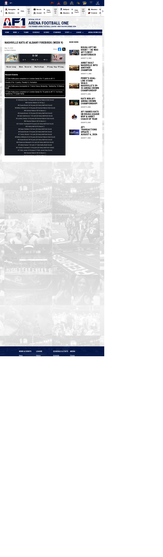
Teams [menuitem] (26, 32)
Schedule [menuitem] (36, 32)
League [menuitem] (80, 32)
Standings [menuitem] (57, 32)
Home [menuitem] (7, 32)
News (21, 355)
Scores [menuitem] (46, 32)
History (38, 355)
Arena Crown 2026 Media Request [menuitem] (100, 32)
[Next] (102, 11)
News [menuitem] (16, 32)
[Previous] (1, 11)
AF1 (8, 3)
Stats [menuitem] (68, 32)
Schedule (56, 355)
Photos (72, 355)
